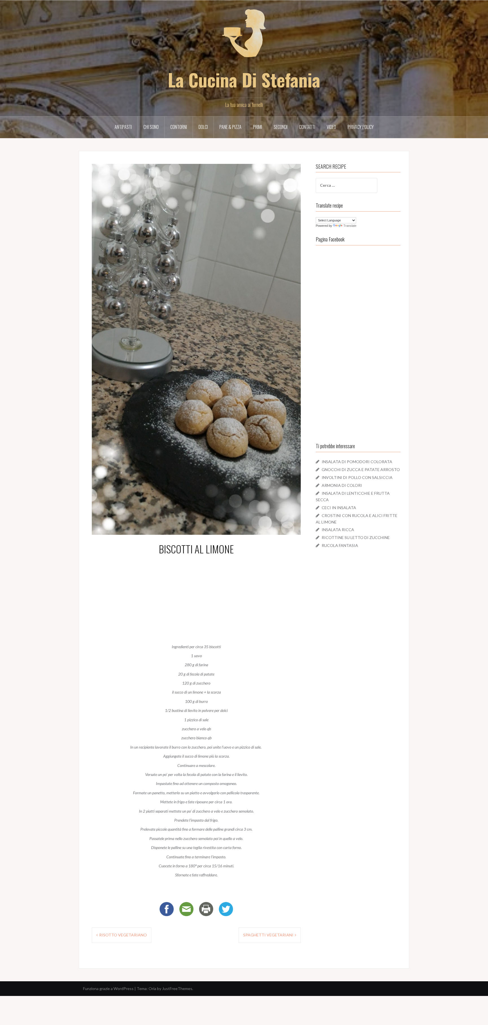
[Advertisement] (196, 598)
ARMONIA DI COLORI (342, 485)
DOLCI (203, 127)
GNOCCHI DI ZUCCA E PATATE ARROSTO (361, 469)
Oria (152, 988)
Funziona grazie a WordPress (108, 988)
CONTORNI (178, 127)
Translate (349, 225)
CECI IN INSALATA (339, 507)
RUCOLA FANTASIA (340, 545)
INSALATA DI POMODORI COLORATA (357, 461)
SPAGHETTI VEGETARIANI (268, 934)
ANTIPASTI (123, 127)
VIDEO (331, 127)
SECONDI (280, 127)
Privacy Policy (361, 127)
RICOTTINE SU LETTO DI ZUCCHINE (356, 537)
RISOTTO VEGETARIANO (123, 934)
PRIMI (257, 127)
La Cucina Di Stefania (244, 79)
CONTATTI (307, 127)
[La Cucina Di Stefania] (244, 36)
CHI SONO (151, 127)
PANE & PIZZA (230, 127)
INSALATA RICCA (338, 529)
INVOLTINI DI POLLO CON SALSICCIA (357, 477)
